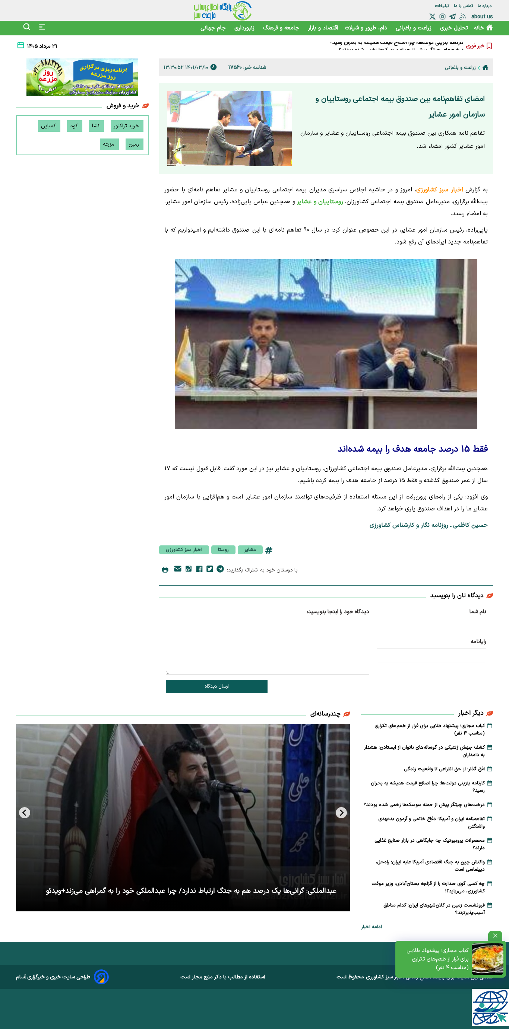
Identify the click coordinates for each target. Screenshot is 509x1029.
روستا (223, 550)
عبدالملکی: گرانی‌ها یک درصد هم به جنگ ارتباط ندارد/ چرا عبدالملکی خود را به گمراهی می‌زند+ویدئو (191, 891)
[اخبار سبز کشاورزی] (222, 10)
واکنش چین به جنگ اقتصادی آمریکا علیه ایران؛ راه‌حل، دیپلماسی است (430, 865)
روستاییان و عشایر (320, 201)
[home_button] (485, 67)
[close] (495, 936)
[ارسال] (177, 570)
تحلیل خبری (454, 28)
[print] (165, 570)
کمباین (49, 126)
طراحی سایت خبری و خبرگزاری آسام (53, 977)
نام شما (478, 612)
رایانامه (478, 642)
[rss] (462, 16)
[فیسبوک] (199, 570)
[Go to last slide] (341, 812)
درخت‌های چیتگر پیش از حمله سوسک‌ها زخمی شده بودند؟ (401, 46)
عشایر (250, 550)
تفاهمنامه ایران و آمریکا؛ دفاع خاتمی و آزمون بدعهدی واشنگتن (431, 822)
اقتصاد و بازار (323, 28)
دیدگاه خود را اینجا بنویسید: (338, 612)
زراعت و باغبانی (414, 28)
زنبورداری (245, 28)
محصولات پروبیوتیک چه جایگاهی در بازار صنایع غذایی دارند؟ (429, 844)
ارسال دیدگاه (217, 686)
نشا (96, 126)
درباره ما (485, 6)
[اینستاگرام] (442, 16)
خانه (479, 28)
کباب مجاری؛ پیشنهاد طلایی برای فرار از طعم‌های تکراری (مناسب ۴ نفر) (438, 959)
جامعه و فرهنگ (282, 28)
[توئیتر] (432, 16)
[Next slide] (24, 812)
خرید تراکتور (127, 126)
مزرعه (109, 144)
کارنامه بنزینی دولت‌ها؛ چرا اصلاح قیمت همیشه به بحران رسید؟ (428, 787)
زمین (134, 144)
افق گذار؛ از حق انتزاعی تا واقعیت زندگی (444, 769)
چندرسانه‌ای (325, 714)
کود (74, 126)
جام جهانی (214, 28)
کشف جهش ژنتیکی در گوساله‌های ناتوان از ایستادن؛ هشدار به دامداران (424, 751)
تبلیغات (442, 6)
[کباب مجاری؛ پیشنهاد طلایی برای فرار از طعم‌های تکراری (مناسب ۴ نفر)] (487, 959)
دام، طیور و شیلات (367, 28)
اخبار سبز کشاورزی (184, 550)
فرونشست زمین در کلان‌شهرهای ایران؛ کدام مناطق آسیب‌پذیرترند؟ (434, 909)
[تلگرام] (452, 16)
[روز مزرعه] (82, 78)
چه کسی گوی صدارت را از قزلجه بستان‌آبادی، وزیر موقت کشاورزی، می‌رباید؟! (428, 887)
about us (482, 17)
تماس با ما (464, 6)
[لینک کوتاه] (188, 570)
